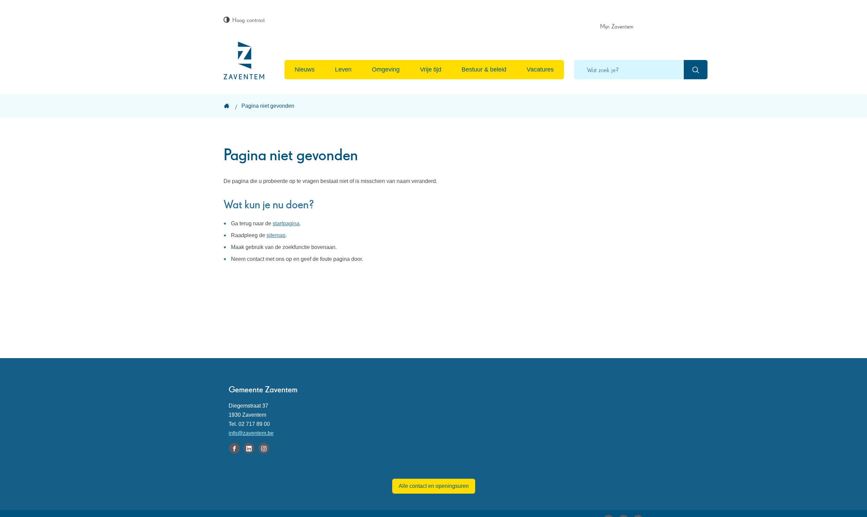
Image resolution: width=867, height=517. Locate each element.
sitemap (276, 235)
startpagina (286, 223)
